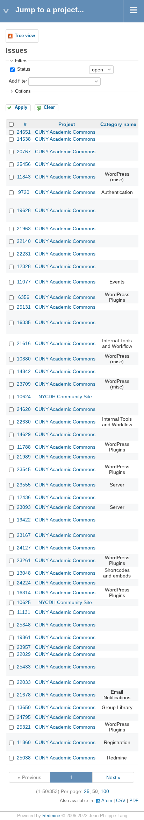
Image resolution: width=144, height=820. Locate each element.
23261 (24, 560)
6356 (23, 297)
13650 (24, 707)
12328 (24, 266)
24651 (24, 132)
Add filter (18, 81)
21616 (24, 343)
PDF (133, 800)
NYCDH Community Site (65, 396)
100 (105, 791)
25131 (24, 307)
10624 (24, 396)
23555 (24, 485)
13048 (24, 573)
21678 (24, 695)
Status (23, 69)
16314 (24, 592)
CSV (120, 800)
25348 (24, 625)
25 (86, 791)
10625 (24, 602)
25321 (24, 727)
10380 (24, 359)
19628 (24, 210)
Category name (118, 124)
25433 (24, 667)
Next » (113, 777)
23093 (24, 507)
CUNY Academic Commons (65, 132)
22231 (24, 254)
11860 (24, 742)
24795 (24, 717)
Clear (49, 107)
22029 (24, 654)
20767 (24, 151)
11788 (24, 447)
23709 (24, 384)
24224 (24, 583)
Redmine (51, 815)
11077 (24, 282)
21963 (24, 228)
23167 (24, 535)
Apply (21, 107)
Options (23, 91)
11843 (24, 177)
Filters (21, 60)
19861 (24, 637)
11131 (23, 612)
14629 (24, 434)
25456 (24, 164)
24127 (24, 548)
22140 (24, 241)
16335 (24, 322)
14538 (24, 139)
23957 (24, 647)
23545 (24, 469)
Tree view (25, 35)
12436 (24, 497)
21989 (24, 457)
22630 (24, 422)
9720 (23, 192)
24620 (24, 409)
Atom (106, 800)
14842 (24, 371)
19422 (24, 520)
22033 (24, 682)
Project (66, 124)
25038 (24, 758)
